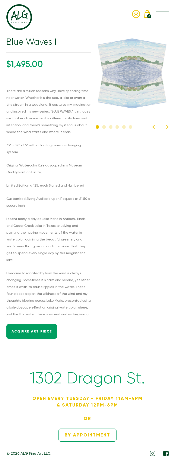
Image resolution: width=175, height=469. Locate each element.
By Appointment (87, 435)
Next (166, 127)
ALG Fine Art (19, 17)
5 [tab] (124, 127)
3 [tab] (110, 127)
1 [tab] (97, 127)
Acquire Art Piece (32, 331)
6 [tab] (130, 127)
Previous (155, 127)
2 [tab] (104, 127)
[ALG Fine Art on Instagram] (152, 453)
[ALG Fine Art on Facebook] (166, 453)
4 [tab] (117, 127)
